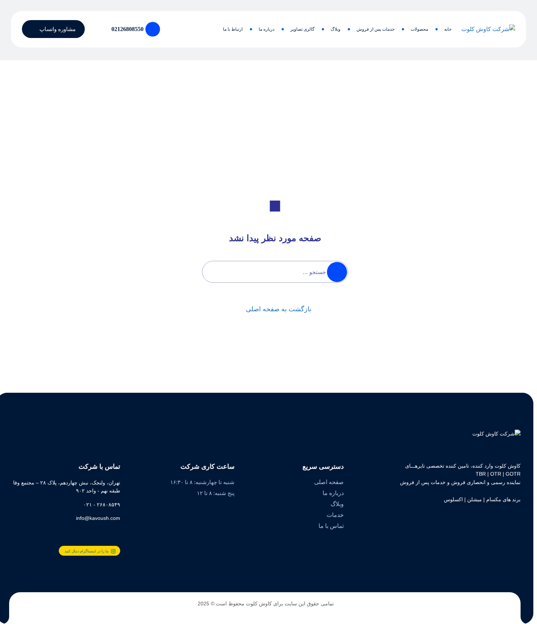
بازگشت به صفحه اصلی (278, 309)
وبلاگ (335, 29)
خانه (448, 29)
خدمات (335, 515)
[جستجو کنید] (96, 29)
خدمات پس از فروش (376, 29)
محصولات (419, 29)
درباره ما (266, 29)
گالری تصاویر (302, 29)
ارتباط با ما (233, 29)
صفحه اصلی (329, 482)
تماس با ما (331, 526)
